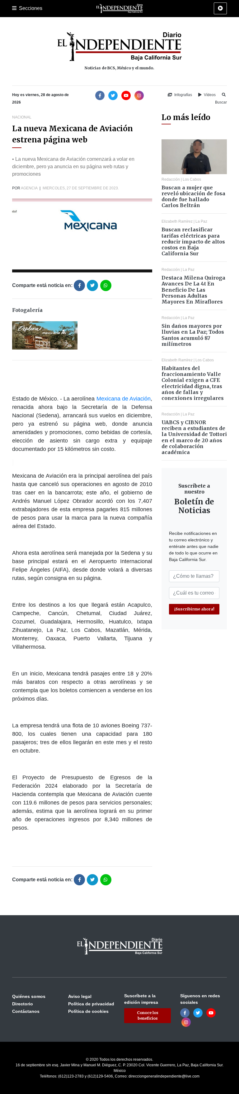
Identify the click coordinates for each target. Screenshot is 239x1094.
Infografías (182, 95)
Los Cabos (192, 179)
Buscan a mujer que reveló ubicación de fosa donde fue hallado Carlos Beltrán (193, 196)
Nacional (21, 117)
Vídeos (209, 95)
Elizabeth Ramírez (177, 221)
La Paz (201, 221)
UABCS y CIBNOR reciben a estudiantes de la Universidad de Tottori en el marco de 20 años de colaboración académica (194, 437)
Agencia (29, 188)
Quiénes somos (28, 996)
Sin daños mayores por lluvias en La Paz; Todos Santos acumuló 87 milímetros (193, 335)
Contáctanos (26, 1011)
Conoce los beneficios (147, 1015)
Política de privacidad (91, 1003)
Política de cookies (88, 1011)
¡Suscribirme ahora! (194, 609)
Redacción (171, 179)
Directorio (22, 1003)
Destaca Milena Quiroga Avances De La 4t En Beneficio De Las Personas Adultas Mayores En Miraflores (193, 290)
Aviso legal (79, 996)
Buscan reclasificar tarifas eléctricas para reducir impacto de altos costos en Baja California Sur (193, 241)
